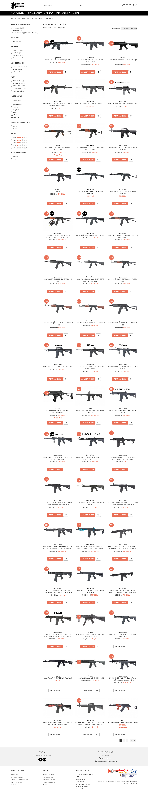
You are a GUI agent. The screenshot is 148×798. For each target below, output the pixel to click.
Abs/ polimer (17, 55)
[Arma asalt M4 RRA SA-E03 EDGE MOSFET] (90, 89)
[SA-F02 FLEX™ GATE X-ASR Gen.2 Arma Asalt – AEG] (123, 620)
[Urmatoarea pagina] (134, 740)
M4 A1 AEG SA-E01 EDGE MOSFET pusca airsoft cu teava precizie (57, 105)
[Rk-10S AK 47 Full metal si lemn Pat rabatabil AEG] (58, 133)
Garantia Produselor (49, 780)
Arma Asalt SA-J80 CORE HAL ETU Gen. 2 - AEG (58, 280)
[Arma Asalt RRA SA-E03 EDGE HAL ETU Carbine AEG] (90, 45)
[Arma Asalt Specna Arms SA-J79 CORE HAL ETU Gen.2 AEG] (90, 265)
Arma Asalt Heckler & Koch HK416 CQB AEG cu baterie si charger (123, 61)
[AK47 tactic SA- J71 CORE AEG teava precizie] (90, 177)
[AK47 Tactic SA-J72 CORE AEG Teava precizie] (123, 177)
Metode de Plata (48, 775)
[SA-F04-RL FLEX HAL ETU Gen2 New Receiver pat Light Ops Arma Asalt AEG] (58, 576)
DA (13, 129)
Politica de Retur (48, 777)
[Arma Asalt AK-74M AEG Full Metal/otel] (58, 663)
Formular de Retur (49, 782)
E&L (14, 112)
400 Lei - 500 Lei (18, 83)
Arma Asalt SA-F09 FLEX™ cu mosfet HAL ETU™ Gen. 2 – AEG (90, 458)
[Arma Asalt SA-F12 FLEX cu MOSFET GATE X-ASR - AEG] (123, 352)
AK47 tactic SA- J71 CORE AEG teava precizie (90, 192)
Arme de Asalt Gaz (16, 30)
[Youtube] (44, 759)
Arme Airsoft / (22, 18)
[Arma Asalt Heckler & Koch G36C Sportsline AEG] (58, 396)
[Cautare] (81, 5)
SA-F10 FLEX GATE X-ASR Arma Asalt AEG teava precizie (90, 368)
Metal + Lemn (17, 58)
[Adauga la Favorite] (65, 72)
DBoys (15, 110)
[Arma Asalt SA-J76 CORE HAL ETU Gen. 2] (90, 308)
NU (14, 126)
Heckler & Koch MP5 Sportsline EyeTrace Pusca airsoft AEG (90, 635)
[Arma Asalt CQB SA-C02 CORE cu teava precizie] (123, 133)
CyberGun (16, 105)
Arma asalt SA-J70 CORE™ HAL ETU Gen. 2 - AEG (58, 324)
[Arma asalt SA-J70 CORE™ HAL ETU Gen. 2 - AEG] (58, 308)
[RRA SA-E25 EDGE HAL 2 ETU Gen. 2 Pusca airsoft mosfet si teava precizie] (123, 487)
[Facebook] (40, 759)
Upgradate (66, 13)
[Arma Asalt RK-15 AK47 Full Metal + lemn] (123, 708)
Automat (15, 72)
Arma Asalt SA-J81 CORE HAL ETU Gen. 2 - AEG (123, 324)
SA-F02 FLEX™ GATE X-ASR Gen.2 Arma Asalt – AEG (123, 635)
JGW (14, 115)
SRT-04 (57, 191)
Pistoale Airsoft (35, 13)
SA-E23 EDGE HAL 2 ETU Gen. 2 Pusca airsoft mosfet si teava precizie (122, 679)
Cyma (14, 107)
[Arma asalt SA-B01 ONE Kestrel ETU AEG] (123, 89)
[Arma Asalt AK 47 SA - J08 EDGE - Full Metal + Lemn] (90, 133)
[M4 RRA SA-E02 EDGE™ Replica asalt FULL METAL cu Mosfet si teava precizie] (90, 708)
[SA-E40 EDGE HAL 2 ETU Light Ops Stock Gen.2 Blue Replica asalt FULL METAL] (90, 532)
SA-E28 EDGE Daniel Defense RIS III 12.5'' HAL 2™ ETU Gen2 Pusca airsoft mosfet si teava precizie (57, 547)
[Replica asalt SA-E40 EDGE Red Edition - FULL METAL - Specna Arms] (58, 708)
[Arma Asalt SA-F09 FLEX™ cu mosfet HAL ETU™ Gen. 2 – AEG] (90, 441)
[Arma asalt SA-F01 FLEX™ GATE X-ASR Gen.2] (123, 396)
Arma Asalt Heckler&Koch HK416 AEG (90, 678)
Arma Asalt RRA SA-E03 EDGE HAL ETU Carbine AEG (90, 61)
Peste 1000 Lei (17, 91)
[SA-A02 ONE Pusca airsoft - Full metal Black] (90, 487)
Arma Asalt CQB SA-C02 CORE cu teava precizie (123, 148)
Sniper (57, 13)
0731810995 (107, 758)
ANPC (45, 785)
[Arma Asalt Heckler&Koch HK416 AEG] (90, 663)
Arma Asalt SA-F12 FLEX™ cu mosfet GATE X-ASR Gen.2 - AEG (58, 458)
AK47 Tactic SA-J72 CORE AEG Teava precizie (123, 192)
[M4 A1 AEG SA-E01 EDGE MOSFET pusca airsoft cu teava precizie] (58, 89)
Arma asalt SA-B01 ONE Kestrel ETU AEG (122, 104)
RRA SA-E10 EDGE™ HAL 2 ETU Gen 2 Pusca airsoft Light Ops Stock (123, 458)
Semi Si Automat (18, 67)
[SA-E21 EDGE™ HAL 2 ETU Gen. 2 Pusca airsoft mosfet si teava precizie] (58, 487)
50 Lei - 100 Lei (17, 81)
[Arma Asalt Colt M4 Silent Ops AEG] (58, 45)
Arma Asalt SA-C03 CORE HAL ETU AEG (90, 235)
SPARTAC (58, 189)
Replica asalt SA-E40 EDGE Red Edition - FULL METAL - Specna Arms (57, 723)
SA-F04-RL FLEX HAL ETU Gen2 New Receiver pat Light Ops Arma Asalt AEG (58, 591)
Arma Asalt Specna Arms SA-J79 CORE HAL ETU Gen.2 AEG (90, 280)
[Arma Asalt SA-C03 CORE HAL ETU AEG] (90, 221)
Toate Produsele (18, 13)
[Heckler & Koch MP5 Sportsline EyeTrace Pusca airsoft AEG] (90, 620)
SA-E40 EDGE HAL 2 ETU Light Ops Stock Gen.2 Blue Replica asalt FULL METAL (90, 547)
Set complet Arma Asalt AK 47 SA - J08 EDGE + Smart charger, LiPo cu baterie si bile (57, 236)
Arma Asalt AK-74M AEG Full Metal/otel (58, 678)
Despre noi (14, 775)
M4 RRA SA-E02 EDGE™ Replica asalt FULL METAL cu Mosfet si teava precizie (90, 723)
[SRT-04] (58, 177)
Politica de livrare (16, 782)
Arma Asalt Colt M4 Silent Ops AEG (57, 60)
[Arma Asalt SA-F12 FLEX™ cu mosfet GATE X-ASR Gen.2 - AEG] (58, 441)
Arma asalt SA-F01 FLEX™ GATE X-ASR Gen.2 (122, 411)
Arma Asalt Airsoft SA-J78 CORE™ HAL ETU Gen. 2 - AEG (123, 236)
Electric (15, 41)
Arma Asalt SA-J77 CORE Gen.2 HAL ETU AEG (122, 280)
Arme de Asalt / (33, 18)
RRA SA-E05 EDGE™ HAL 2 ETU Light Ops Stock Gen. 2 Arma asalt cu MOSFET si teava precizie (122, 547)
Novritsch (90, 408)
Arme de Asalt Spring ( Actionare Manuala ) (24, 33)
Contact (13, 785)
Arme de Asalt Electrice (18, 28)
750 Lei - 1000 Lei (18, 88)
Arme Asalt (48, 13)
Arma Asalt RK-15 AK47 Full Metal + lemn (123, 722)
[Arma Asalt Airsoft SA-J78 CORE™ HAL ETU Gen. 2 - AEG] (123, 221)
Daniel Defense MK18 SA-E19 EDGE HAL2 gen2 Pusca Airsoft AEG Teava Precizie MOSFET (57, 635)
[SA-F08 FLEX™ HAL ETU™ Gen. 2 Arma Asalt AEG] (90, 576)
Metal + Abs (16, 50)
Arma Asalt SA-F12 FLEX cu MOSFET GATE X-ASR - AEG (123, 368)
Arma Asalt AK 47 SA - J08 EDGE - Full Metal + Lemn (90, 148)
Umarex (122, 58)
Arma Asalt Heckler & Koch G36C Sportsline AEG (57, 411)
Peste (14, 137)
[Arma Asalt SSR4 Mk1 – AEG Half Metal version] (90, 396)
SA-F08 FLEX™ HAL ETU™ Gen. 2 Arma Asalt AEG (90, 591)
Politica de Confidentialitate (19, 780)
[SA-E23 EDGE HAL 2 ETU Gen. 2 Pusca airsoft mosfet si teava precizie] (123, 664)
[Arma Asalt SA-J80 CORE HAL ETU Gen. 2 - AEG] (58, 265)
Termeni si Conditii (17, 777)
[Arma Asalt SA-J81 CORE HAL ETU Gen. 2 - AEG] (123, 308)
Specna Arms (90, 58)
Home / (13, 18)
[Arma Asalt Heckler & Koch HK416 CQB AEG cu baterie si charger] (123, 45)
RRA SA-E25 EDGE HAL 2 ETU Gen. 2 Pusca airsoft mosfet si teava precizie (123, 504)
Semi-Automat (17, 69)
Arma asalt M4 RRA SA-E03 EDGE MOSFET (90, 104)
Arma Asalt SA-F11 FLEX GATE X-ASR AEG (57, 367)
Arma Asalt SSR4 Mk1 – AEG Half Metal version (90, 411)
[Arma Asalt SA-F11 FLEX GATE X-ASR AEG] (58, 352)
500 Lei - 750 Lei (18, 86)
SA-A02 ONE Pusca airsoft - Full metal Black (90, 504)
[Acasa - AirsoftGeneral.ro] (21, 5)
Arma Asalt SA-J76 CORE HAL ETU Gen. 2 (90, 323)
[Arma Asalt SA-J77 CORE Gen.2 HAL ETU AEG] (123, 265)
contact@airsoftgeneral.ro (107, 761)
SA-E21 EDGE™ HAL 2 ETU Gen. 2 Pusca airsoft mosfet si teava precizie (58, 504)
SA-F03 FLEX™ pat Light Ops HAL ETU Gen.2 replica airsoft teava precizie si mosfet (122, 591)
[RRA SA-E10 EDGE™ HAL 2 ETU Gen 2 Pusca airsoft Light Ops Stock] (123, 441)
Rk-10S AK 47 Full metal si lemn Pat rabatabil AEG (57, 148)
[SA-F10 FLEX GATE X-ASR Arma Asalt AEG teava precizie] (90, 352)
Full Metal (16, 53)
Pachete (75, 13)
